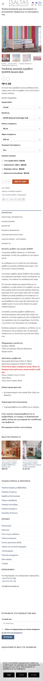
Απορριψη (21, 674)
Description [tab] (7, 212)
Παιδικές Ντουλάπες (10, 505)
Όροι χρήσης (7, 559)
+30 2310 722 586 (9, 578)
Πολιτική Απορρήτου (14, 633)
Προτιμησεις (34, 674)
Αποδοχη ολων (9, 675)
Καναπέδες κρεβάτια (15, 191)
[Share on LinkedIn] (23, 199)
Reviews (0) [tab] (6, 243)
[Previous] (5, 39)
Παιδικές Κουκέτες (9, 492)
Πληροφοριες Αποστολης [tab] (12, 234)
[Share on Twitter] (11, 199)
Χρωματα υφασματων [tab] (10, 230)
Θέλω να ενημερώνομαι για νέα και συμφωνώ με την (21, 631)
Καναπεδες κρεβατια (9, 65)
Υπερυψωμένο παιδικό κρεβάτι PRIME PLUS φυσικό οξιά (9, 465)
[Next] (38, 39)
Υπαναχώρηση (7, 551)
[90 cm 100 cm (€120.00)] (21, 129)
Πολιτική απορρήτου (10, 555)
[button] (3, 3)
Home (4, 64)
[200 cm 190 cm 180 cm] (21, 139)
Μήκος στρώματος (9, 134)
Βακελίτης (6, 113)
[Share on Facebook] (7, 199)
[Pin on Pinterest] (19, 199)
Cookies (5, 564)
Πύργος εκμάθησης (9, 500)
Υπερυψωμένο (21, 195)
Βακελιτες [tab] (6, 226)
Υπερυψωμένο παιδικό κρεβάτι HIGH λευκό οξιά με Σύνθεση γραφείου (32, 465)
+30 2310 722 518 (9, 581)
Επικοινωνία (6, 526)
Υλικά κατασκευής (9, 538)
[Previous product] (8, 79)
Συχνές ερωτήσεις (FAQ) (11, 542)
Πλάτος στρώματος (9, 124)
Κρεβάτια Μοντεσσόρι (11, 496)
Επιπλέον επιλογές (9, 156)
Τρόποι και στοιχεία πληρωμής (14, 547)
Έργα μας (5, 530)
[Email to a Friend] (15, 199)
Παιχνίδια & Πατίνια (10, 513)
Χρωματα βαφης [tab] (8, 221)
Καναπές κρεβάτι (11, 195)
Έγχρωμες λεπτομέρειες (11, 145)
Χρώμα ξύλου (7, 102)
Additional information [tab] (12, 217)
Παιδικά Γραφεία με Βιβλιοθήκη (14, 488)
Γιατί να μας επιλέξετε (10, 534)
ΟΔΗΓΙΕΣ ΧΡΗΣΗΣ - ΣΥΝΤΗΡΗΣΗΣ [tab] (14, 239)
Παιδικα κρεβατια (25, 64)
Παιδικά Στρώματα (9, 509)
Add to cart (20, 182)
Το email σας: (7, 619)
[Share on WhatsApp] (4, 199)
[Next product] (3, 79)
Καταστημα (12, 64)
